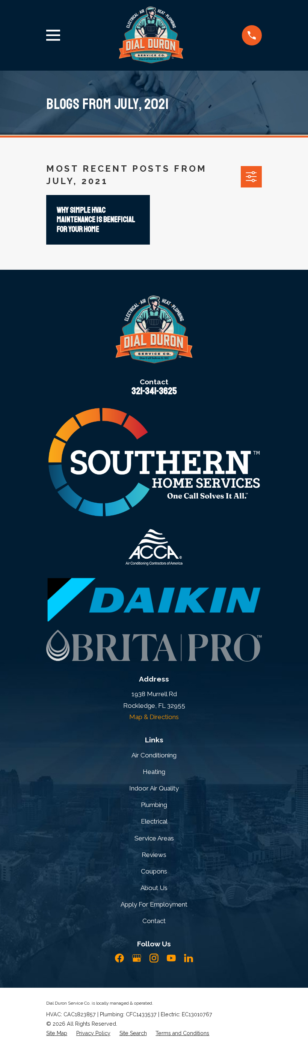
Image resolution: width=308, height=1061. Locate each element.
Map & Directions (154, 717)
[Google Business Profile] (136, 958)
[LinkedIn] (188, 958)
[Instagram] (154, 958)
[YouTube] (171, 958)
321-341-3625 (154, 391)
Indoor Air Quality (154, 788)
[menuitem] (56, 1033)
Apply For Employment (154, 904)
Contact (154, 921)
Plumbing (154, 805)
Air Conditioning (154, 755)
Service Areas (154, 838)
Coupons (154, 871)
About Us (154, 888)
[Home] (151, 35)
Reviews (154, 854)
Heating (154, 771)
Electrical (154, 821)
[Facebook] (119, 958)
